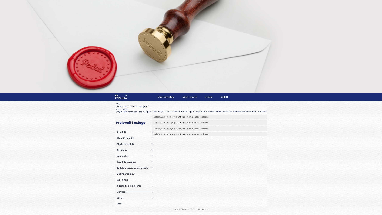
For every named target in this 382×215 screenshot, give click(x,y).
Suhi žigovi (133, 179)
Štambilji (133, 132)
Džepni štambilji (133, 138)
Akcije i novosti (189, 97)
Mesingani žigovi (133, 173)
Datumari (133, 150)
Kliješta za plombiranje (133, 185)
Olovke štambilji (133, 144)
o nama (208, 97)
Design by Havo (202, 209)
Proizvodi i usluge (166, 97)
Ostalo (133, 197)
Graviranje (133, 191)
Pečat (191, 209)
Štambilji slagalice (133, 162)
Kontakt (224, 97)
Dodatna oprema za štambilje (133, 167)
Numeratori (133, 156)
